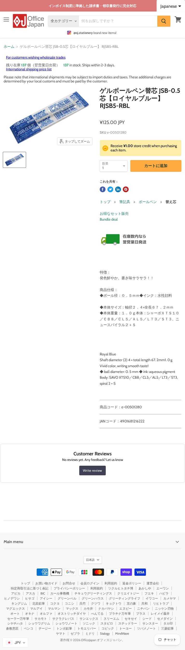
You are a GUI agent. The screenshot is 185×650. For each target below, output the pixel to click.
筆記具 (124, 202)
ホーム (9, 47)
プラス (140, 613)
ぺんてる (97, 613)
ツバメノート (146, 628)
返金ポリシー (131, 583)
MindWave (122, 633)
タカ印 (168, 623)
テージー (45, 628)
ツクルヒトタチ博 (120, 588)
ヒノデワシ (12, 598)
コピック (107, 628)
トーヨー (125, 628)
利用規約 (111, 583)
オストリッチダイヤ (72, 613)
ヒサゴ (29, 598)
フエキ (149, 593)
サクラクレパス (63, 618)
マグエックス (15, 608)
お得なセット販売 (114, 213)
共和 (144, 603)
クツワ (95, 603)
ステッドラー (127, 623)
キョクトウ (113, 603)
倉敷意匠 (12, 628)
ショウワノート (66, 623)
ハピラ (164, 593)
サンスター (150, 623)
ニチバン (143, 608)
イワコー (151, 598)
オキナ (29, 613)
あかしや (145, 588)
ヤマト (60, 633)
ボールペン (148, 202)
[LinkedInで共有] (118, 189)
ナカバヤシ (106, 608)
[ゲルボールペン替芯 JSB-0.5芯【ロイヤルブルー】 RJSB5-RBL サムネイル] (14, 159)
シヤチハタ (15, 623)
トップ (105, 202)
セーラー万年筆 (18, 618)
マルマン (54, 608)
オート (15, 613)
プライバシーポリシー (69, 588)
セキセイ (131, 618)
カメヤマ (169, 598)
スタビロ (106, 623)
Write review (92, 470)
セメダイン (165, 618)
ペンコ (28, 628)
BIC (42, 593)
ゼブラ (75, 633)
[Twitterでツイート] (110, 189)
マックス (72, 608)
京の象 (131, 603)
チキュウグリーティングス (93, 593)
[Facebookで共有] (103, 189)
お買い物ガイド (46, 583)
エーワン (162, 588)
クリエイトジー (128, 593)
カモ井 (88, 608)
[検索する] (163, 21)
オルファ (46, 613)
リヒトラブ (161, 603)
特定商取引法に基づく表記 (29, 588)
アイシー (46, 598)
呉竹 (82, 603)
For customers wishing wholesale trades (36, 57)
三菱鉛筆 (167, 628)
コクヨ (54, 603)
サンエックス (88, 618)
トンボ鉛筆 (64, 628)
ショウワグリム (39, 623)
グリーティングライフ (124, 598)
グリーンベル (67, 598)
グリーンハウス (93, 598)
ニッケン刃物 (164, 608)
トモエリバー (86, 628)
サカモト (40, 618)
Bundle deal (109, 219)
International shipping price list (29, 69)
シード (147, 618)
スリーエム (111, 618)
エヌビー (125, 608)
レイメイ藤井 (160, 613)
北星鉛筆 (38, 603)
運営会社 (152, 583)
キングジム (19, 603)
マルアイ (36, 608)
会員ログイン (89, 583)
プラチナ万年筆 (120, 613)
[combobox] (15, 643)
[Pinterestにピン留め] (126, 189)
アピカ (15, 593)
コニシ (69, 603)
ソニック (89, 623)
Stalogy (105, 633)
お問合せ (69, 583)
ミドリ (90, 633)
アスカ (30, 593)
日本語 (90, 560)
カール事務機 (59, 593)
